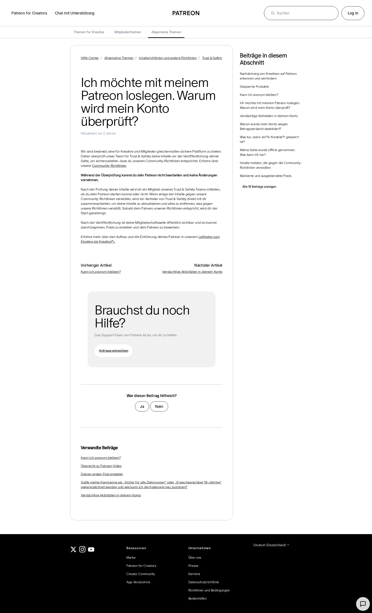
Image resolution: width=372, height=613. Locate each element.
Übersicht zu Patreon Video (101, 466)
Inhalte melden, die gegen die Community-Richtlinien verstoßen (271, 165)
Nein (159, 406)
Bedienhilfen (197, 598)
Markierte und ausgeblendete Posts (265, 176)
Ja (142, 406)
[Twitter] (73, 551)
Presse (193, 566)
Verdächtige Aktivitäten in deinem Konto (192, 272)
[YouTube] (91, 551)
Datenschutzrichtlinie (203, 582)
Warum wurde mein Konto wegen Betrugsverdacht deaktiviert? (264, 126)
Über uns (194, 557)
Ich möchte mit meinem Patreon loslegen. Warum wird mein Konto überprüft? (270, 105)
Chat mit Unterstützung (75, 13)
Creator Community (140, 574)
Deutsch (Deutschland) (270, 545)
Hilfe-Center (90, 58)
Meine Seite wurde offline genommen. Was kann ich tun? (268, 152)
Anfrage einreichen (113, 351)
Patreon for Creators (29, 13)
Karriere (194, 574)
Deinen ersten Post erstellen (102, 474)
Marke (130, 557)
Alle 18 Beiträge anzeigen (259, 186)
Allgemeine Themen (119, 58)
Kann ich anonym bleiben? (101, 272)
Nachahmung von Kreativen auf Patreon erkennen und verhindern (268, 76)
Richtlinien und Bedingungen (209, 590)
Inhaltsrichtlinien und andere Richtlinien (168, 58)
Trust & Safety (212, 58)
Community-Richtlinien (109, 166)
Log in (353, 13)
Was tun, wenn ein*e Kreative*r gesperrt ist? (269, 139)
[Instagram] (82, 551)
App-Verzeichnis (138, 582)
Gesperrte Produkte (254, 86)
